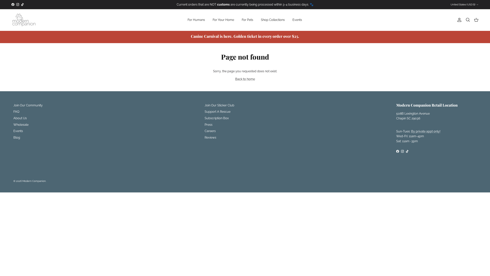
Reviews (210, 137)
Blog (16, 137)
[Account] (459, 20)
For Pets (247, 20)
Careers (210, 131)
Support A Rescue (217, 111)
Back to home (245, 79)
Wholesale (21, 125)
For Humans (196, 20)
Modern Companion (34, 181)
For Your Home (223, 20)
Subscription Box (217, 118)
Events (297, 20)
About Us (20, 118)
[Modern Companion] (23, 20)
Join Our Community (28, 105)
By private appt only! (425, 131)
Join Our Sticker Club (219, 105)
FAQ (16, 111)
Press (208, 125)
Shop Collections (273, 20)
